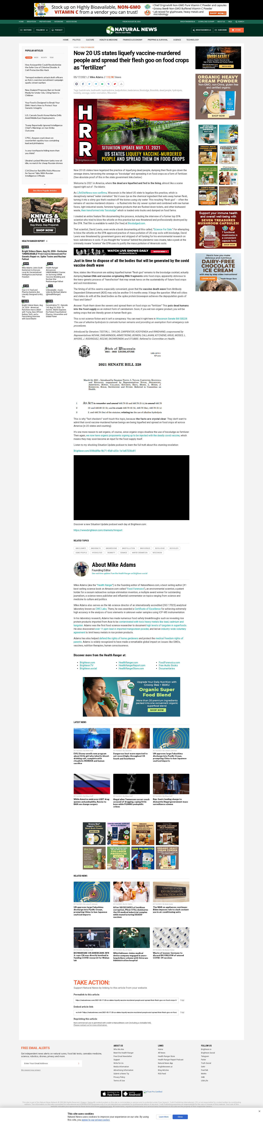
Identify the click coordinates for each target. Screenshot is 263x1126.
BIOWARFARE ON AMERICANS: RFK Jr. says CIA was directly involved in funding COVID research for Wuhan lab (91, 956)
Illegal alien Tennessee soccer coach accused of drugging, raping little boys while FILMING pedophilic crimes (131, 803)
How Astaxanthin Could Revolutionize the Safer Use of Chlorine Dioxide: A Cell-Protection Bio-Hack (43, 67)
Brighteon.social (88, 668)
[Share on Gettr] (115, 84)
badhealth (96, 90)
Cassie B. (128, 750)
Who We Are (119, 1049)
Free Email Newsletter (123, 1056)
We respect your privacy (30, 1070)
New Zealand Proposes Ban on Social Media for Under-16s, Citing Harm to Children (42, 93)
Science (177, 40)
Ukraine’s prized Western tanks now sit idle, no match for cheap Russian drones (44, 161)
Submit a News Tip (121, 1074)
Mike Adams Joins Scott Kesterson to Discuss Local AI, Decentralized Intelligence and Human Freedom (32, 272)
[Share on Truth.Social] (109, 84)
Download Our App (206, 22)
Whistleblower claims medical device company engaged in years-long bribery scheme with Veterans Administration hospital (130, 957)
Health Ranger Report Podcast (170, 1060)
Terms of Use (119, 1081)
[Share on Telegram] (96, 84)
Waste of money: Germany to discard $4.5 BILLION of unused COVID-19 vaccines (168, 955)
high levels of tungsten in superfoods (166, 625)
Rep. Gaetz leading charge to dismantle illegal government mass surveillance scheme (170, 801)
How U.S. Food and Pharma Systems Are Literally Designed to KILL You (32, 293)
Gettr (203, 1067)
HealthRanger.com (128, 662)
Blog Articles (163, 1070)
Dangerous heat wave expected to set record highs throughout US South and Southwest (130, 756)
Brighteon (31, 22)
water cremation (98, 93)
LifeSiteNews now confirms (92, 192)
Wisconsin (112, 93)
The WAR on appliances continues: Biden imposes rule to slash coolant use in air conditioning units (171, 909)
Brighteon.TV (86, 665)
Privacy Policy (119, 1077)
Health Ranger (87, 47)
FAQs (230, 22)
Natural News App (165, 1063)
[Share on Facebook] (83, 84)
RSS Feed (162, 1074)
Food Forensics (135, 588)
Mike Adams (96, 77)
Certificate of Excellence (148, 608)
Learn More (163, 1117)
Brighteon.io (206, 1049)
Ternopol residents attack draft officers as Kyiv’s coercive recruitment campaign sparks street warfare (44, 80)
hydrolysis (177, 90)
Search (241, 22)
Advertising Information (123, 1070)
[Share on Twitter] (89, 84)
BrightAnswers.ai (187, 22)
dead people (165, 90)
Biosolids (154, 90)
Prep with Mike (45, 22)
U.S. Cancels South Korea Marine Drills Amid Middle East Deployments (43, 116)
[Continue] (78, 1063)
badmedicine (108, 90)
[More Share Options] (121, 84)
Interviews (58, 22)
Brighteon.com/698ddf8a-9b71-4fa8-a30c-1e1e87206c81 (105, 450)
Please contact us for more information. (90, 1025)
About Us (221, 22)
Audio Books (71, 22)
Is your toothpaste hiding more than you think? (42, 151)
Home (21, 22)
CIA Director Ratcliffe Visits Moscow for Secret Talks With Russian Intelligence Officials (42, 173)
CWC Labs (101, 608)
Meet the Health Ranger (123, 1053)
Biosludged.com (136, 223)
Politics (77, 40)
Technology (192, 40)
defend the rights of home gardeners (118, 638)
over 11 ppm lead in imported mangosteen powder (122, 628)
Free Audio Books (168, 665)
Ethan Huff (89, 750)
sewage (85, 93)
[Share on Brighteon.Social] (77, 84)
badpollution (121, 90)
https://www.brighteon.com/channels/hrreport (98, 530)
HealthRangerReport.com (132, 665)
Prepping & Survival (158, 40)
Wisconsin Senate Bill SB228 (171, 318)
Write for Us (118, 1063)
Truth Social (206, 1063)
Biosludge (144, 90)
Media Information (121, 1067)
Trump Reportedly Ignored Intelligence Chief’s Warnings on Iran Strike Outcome (43, 128)
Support (117, 1060)
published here (106, 1106)
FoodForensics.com (169, 662)
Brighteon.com (87, 662)
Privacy (83, 1102)
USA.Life (204, 1081)
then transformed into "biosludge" (99, 210)
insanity (77, 93)
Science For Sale (163, 229)
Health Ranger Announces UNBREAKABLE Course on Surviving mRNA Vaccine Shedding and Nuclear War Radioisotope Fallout (55, 274)
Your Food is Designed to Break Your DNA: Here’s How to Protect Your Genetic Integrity (42, 105)
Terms (90, 1102)
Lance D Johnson (171, 750)
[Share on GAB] (102, 84)
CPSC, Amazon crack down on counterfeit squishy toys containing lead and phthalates (42, 140)
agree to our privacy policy (96, 1119)
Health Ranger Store (166, 1056)
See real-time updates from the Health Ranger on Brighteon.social (119, 573)
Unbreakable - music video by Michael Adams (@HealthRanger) (56, 292)
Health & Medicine (108, 40)
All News (161, 1053)
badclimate (84, 90)
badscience (133, 90)
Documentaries (167, 668)
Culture (90, 40)
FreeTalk (204, 1070)
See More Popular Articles (45, 191)
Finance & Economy (132, 40)
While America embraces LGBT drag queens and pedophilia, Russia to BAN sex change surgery (91, 801)
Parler (203, 1060)
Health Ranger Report (33, 241)
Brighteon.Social (208, 1053)
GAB (203, 1077)
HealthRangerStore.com (131, 668)
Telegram (205, 1056)
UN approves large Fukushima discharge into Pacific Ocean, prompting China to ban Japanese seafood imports (169, 757)
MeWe (203, 1074)
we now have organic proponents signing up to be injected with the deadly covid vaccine (133, 435)
